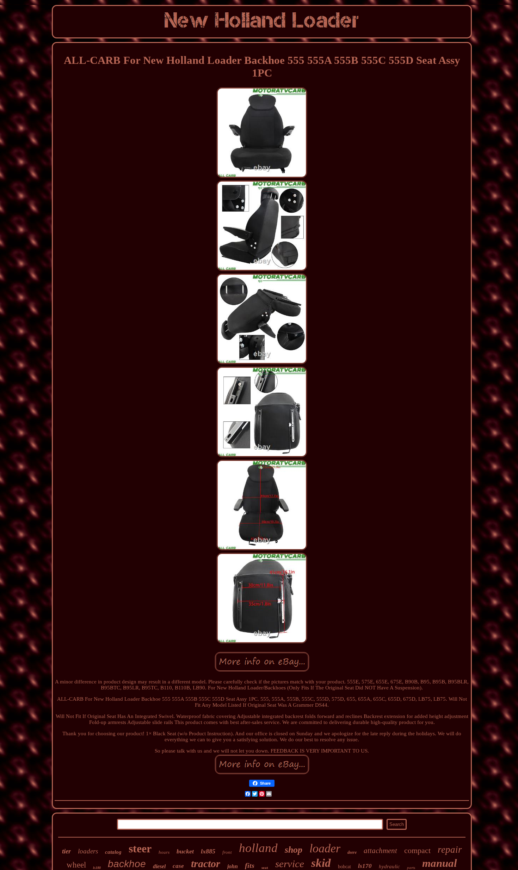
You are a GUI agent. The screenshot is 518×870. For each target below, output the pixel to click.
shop (293, 850)
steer (140, 848)
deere (352, 852)
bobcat (344, 866)
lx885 (208, 851)
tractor (205, 863)
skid (321, 863)
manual (439, 863)
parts (411, 867)
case (178, 866)
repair (450, 849)
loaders (88, 851)
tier (66, 851)
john (232, 866)
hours (164, 852)
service (289, 863)
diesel (159, 866)
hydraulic (389, 866)
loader (324, 848)
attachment (380, 850)
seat (264, 867)
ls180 (97, 868)
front (227, 852)
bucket (185, 851)
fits (249, 865)
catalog (113, 852)
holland (258, 848)
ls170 (365, 866)
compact (417, 850)
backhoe (127, 863)
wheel (76, 864)
